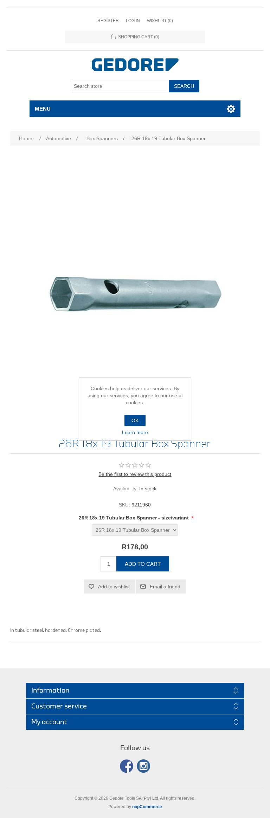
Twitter (143, 766)
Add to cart (143, 564)
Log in (133, 20)
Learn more (135, 432)
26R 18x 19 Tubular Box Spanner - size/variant (134, 518)
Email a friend (165, 586)
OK (135, 420)
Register (108, 20)
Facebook (126, 766)
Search (184, 86)
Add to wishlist (114, 586)
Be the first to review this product (134, 474)
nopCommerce (147, 806)
